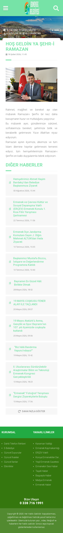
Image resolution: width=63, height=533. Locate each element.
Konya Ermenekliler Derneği (48, 457)
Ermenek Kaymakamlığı (47, 448)
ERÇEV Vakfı (42, 452)
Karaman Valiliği (44, 443)
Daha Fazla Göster (33, 411)
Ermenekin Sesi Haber (47, 466)
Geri (56, 30)
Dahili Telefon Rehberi (15, 443)
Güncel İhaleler (11, 457)
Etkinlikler (8, 466)
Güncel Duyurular (12, 452)
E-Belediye (9, 448)
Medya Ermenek (44, 480)
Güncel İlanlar (11, 462)
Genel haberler (28, 30)
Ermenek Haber (43, 484)
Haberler (13, 30)
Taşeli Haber (42, 471)
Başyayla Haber (43, 475)
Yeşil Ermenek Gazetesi (47, 462)
